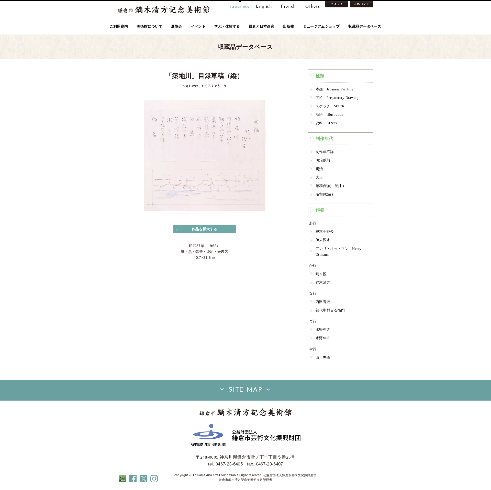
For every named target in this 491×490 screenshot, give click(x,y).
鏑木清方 (323, 282)
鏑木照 (321, 274)
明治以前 (323, 160)
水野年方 (323, 338)
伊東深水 (323, 240)
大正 (319, 177)
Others (312, 7)
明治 (319, 169)
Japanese (240, 7)
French (288, 7)
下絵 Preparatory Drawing (337, 98)
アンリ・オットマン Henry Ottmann (339, 251)
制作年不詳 (325, 152)
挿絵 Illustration (329, 114)
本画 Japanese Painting (334, 89)
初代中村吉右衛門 (330, 310)
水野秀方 (323, 330)
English (264, 7)
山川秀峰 (323, 357)
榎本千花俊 (325, 231)
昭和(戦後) (324, 194)
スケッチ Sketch (330, 106)
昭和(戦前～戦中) (330, 186)
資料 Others (326, 123)
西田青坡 (323, 302)
